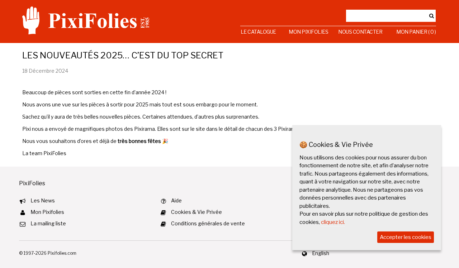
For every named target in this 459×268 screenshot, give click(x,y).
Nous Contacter (360, 32)
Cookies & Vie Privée (196, 212)
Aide (176, 200)
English (320, 253)
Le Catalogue (258, 32)
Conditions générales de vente (208, 223)
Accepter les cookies (405, 237)
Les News (42, 200)
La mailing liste (48, 223)
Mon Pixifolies (308, 32)
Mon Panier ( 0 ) (416, 32)
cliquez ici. (333, 222)
